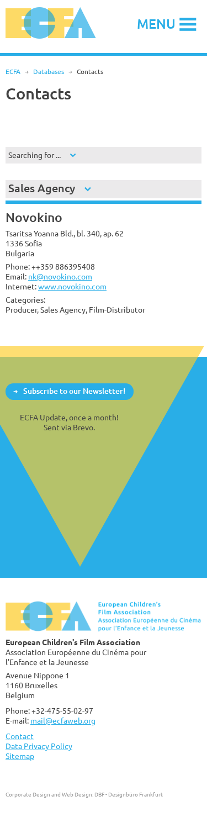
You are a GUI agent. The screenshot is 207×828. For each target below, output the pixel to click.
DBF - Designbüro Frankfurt (128, 794)
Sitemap (20, 756)
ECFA (13, 71)
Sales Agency (41, 188)
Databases (48, 71)
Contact (20, 736)
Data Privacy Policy (39, 746)
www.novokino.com (72, 286)
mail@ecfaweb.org (62, 720)
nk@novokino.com (60, 276)
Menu (156, 23)
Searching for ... (34, 155)
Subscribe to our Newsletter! (74, 390)
